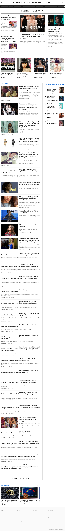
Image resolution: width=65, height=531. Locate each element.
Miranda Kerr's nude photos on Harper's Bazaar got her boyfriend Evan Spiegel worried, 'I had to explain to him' (20, 443)
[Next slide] (39, 485)
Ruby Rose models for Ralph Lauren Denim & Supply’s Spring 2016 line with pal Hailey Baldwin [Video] (19, 171)
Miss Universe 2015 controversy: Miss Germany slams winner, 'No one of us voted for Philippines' (20, 337)
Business (2, 512)
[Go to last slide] (37, 485)
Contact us (19, 514)
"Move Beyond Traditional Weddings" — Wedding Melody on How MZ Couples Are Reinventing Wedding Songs (52, 90)
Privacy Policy (19, 518)
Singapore (34, 516)
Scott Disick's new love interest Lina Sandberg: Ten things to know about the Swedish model (28, 198)
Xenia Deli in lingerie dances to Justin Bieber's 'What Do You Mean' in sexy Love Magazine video (19, 278)
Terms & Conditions (20, 516)
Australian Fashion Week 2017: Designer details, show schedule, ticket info (32, 36)
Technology (3, 518)
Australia (34, 512)
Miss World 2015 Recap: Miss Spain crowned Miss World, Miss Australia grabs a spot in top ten (19, 394)
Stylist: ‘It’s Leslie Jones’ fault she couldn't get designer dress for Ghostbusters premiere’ (29, 88)
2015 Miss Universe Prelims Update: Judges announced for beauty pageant (28, 419)
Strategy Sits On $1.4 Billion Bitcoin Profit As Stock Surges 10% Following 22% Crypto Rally (28, 502)
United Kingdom (35, 518)
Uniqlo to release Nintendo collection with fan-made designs (8, 17)
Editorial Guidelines (20, 525)
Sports (2, 516)
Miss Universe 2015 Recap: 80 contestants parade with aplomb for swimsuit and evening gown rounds (20, 407)
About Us (18, 512)
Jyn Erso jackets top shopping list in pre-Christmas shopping (54, 29)
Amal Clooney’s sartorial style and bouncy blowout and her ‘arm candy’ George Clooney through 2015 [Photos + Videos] (20, 348)
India (33, 514)
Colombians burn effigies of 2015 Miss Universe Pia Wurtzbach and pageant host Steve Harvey (29, 240)
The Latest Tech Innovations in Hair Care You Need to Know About (52, 122)
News (2, 514)
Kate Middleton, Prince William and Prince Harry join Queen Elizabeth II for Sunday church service (19, 303)
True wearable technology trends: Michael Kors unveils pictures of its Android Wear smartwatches (29, 140)
